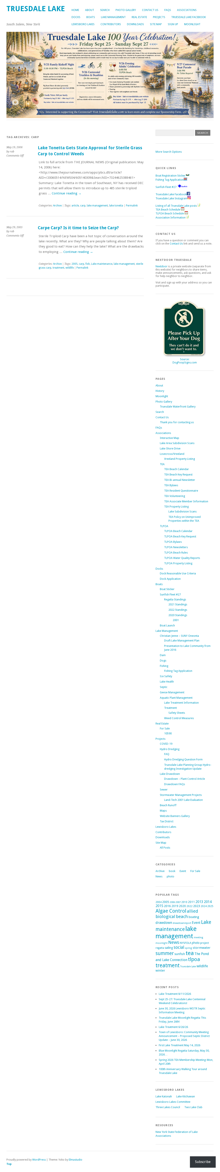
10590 (168, 733)
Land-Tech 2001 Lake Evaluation (183, 799)
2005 (75, 263)
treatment (58, 267)
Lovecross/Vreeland (172, 453)
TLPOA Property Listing (178, 563)
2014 (208, 902)
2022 (189, 906)
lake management (97, 205)
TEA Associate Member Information (186, 501)
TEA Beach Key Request (178, 474)
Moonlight (192, 24)
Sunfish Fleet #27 (166, 187)
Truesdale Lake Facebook (188, 17)
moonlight (162, 943)
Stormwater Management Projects (181, 795)
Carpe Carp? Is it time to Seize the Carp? (78, 227)
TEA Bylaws (171, 485)
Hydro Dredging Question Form (183, 759)
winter (160, 970)
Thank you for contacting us (177, 422)
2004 (159, 902)
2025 (210, 906)
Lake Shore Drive (170, 448)
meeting (198, 937)
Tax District (166, 821)
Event (183, 871)
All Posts (165, 847)
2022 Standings (177, 609)
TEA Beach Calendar (176, 469)
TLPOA (164, 526)
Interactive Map (169, 438)
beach (182, 916)
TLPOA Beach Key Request (180, 536)
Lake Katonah (164, 1096)
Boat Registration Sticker (170, 175)
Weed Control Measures (179, 718)
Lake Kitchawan (185, 1096)
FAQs (167, 10)
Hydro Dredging (169, 749)
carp (83, 205)
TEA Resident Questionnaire (181, 490)
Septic (163, 687)
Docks (76, 17)
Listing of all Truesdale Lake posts (176, 205)
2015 (159, 906)
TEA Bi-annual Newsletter (179, 479)
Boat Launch (167, 625)
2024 (204, 906)
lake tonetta (116, 205)
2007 (178, 902)
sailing (169, 947)
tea (190, 953)
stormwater (202, 948)
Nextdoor (161, 266)
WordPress (39, 1159)
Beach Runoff (168, 805)
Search (105, 10)
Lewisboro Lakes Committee (173, 1101)
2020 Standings (177, 615)
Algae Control (171, 911)
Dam (163, 655)
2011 (191, 902)
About (89, 10)
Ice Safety (166, 676)
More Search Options (169, 151)
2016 (167, 906)
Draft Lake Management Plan (181, 640)
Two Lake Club (193, 1107)
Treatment (170, 707)
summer (165, 953)
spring (188, 948)
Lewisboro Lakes (83, 24)
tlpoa (194, 959)
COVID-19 (166, 743)
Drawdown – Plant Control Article (184, 778)
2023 (196, 906)
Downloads (135, 24)
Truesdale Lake (188, 966)
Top (9, 1164)
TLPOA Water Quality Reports (182, 558)
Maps (163, 810)
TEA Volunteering (174, 496)
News (159, 876)
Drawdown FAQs (174, 784)
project (204, 942)
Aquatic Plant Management (176, 697)
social (179, 947)
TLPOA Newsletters (176, 547)
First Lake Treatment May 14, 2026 (179, 1045)
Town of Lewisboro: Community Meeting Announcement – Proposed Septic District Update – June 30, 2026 (184, 1035)
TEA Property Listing (176, 506)
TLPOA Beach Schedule (170, 213)
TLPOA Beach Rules (176, 552)
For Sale (165, 728)
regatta (160, 947)
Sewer (164, 789)
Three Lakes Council (168, 1107)
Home (75, 10)
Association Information (170, 217)
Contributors (111, 24)
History (160, 390)
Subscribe (203, 1162)
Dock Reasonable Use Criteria (178, 573)
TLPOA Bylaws (173, 541)
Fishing (164, 666)
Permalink (132, 205)
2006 (172, 902)
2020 (182, 906)
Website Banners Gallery (175, 816)
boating (194, 917)
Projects (159, 17)
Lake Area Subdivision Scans (177, 443)
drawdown (164, 923)
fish (88, 263)
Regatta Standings (175, 599)
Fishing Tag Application (170, 179)
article (75, 205)
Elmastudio (75, 1159)
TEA (162, 464)
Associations (187, 10)
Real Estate (139, 17)
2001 (176, 620)
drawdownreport (182, 923)
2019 (174, 906)
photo (170, 876)
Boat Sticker (167, 589)
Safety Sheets (176, 712)
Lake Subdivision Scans (182, 511)
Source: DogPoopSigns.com (185, 361)
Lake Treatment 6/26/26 (173, 1027)
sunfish (179, 954)
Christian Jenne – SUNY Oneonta (179, 635)
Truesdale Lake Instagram (171, 198)
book (172, 871)
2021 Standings (177, 604)
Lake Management (113, 17)
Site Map (156, 24)
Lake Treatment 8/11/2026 (175, 993)
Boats (90, 17)
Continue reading (66, 193)
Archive (57, 205)
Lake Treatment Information (181, 702)
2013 (199, 902)
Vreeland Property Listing (179, 458)
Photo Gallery (126, 10)
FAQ (166, 754)
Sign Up (173, 24)
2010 (184, 902)
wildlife (70, 267)
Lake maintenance (101, 263)
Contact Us (150, 10)
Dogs (163, 660)
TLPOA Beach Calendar (178, 531)
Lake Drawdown (170, 773)
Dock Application (170, 578)
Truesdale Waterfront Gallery (178, 406)
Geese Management (172, 692)
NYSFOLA (185, 942)
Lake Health (167, 681)
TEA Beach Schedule (168, 209)
